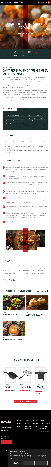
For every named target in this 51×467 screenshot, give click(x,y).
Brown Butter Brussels (11, 314)
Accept (29, 463)
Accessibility (43, 428)
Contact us (4, 430)
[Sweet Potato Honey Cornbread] (14, 328)
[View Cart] (49, 2)
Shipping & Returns (44, 426)
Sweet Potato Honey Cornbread (13, 340)
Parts (18, 426)
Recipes (27, 425)
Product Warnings (44, 431)
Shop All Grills (19, 401)
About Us (35, 423)
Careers (3, 433)
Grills (18, 423)
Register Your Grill (45, 423)
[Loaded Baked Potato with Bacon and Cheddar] (37, 302)
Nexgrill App (28, 428)
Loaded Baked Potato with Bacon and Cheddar (35, 315)
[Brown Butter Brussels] (14, 302)
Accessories (20, 425)
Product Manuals (44, 425)
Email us (3, 438)
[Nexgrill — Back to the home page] (6, 423)
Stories (27, 423)
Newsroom (35, 426)
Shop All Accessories (31, 401)
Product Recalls (44, 430)
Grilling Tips (28, 426)
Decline (42, 463)
